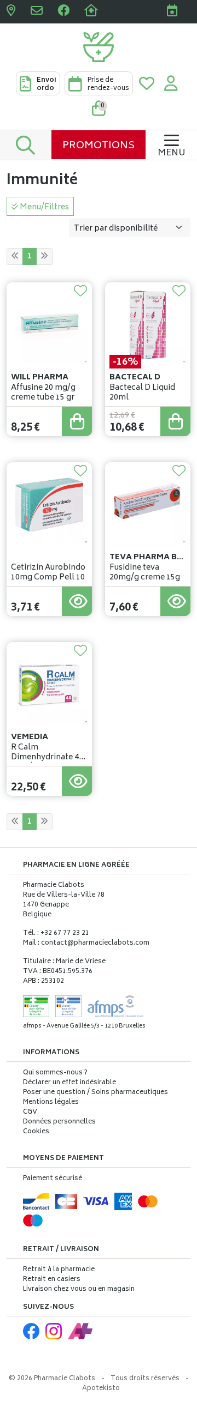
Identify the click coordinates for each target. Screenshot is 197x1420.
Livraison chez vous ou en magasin (79, 1289)
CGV (30, 1112)
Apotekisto (101, 1388)
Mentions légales (51, 1102)
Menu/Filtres (43, 207)
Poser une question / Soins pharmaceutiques (95, 1093)
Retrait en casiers (51, 1279)
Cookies (36, 1132)
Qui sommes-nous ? (55, 1073)
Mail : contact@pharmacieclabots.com (86, 943)
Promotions (98, 146)
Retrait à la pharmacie (59, 1270)
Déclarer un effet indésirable (69, 1083)
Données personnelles (59, 1122)
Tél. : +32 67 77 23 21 (56, 933)
